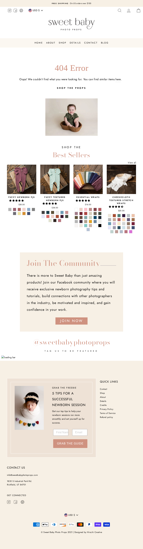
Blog (104, 42)
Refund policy (106, 417)
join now (71, 320)
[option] (71, 3)
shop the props (71, 88)
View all (132, 162)
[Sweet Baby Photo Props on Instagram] (9, 11)
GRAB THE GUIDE (70, 443)
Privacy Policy (106, 409)
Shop (62, 42)
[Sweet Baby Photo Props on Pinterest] (21, 11)
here (118, 79)
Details (75, 42)
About (50, 42)
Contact (90, 42)
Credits (103, 405)
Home (39, 42)
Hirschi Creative (94, 532)
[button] (16, 200)
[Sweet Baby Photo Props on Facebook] (15, 11)
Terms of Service (107, 413)
